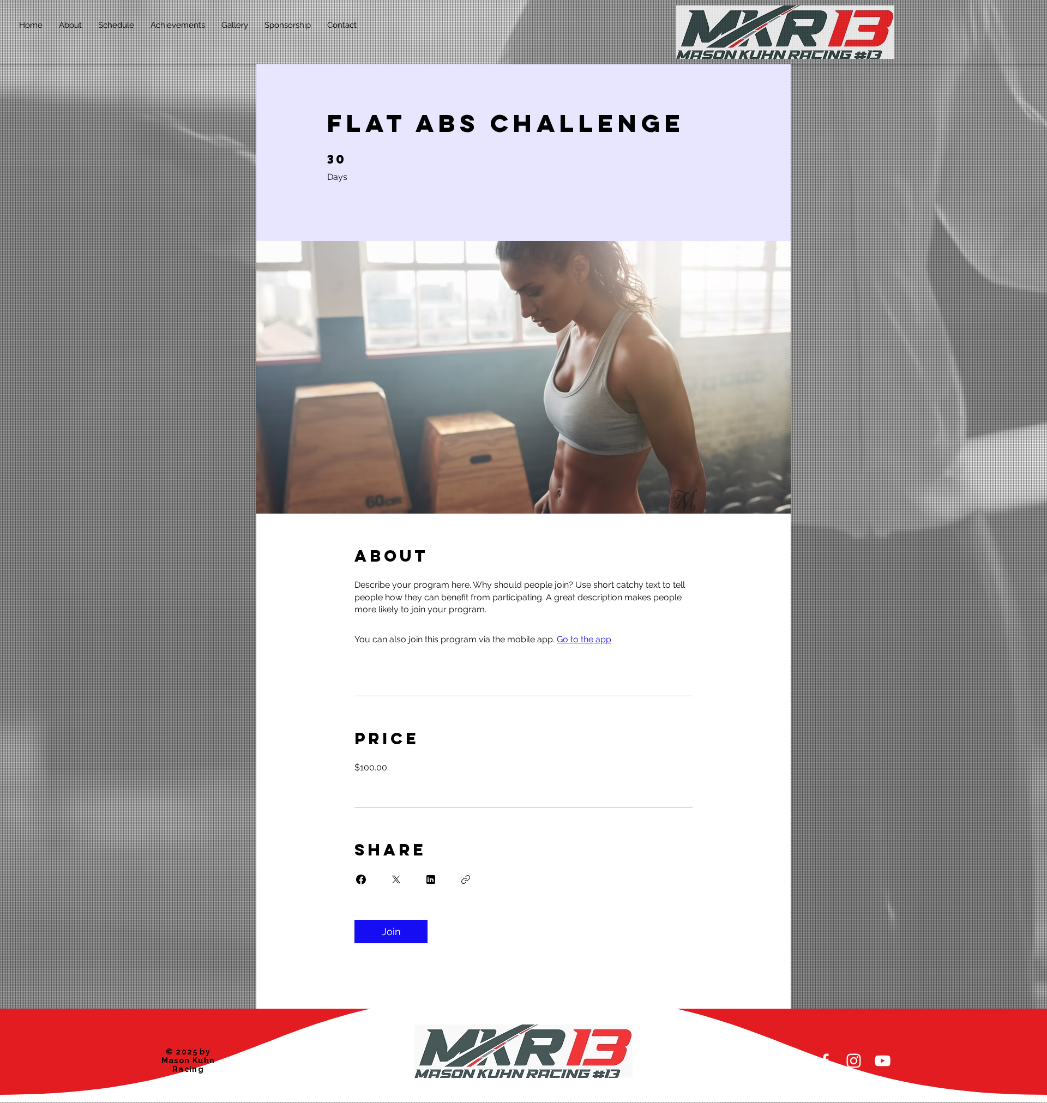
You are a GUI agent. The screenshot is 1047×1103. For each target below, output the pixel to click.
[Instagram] (853, 1060)
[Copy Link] (465, 879)
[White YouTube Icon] (882, 1060)
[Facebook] (824, 1060)
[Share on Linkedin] (430, 879)
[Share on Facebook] (361, 879)
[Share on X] (395, 879)
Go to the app (584, 639)
